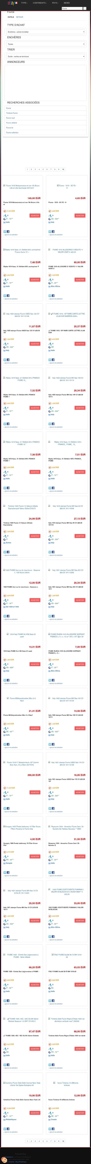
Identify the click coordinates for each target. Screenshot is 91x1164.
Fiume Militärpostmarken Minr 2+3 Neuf (17, 715)
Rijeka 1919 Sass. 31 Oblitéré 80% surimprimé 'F (21, 266)
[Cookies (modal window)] (4, 1160)
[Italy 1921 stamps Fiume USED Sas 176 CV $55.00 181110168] (66, 763)
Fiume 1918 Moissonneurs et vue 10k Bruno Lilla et (21, 203)
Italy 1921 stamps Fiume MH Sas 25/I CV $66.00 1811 (65, 588)
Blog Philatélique (21, 1162)
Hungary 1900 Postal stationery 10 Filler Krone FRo (20, 844)
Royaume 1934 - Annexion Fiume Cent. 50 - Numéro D (64, 844)
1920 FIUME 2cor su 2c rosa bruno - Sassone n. (20, 587)
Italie (8, 222)
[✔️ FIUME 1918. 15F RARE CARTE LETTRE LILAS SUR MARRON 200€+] (66, 315)
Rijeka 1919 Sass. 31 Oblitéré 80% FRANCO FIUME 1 (19, 460)
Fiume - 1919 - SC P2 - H (57, 202)
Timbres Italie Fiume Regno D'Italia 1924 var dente (66, 1035)
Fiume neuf (10, 118)
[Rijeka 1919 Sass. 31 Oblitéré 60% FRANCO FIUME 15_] (21, 379)
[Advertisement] (45, 82)
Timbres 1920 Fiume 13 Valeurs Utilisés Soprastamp (17, 524)
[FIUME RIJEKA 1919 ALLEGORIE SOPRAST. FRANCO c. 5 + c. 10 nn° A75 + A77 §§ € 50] (66, 635)
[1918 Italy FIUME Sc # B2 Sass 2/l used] (22, 635)
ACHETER (35, 215)
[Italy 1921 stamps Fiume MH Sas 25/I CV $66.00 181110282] (66, 571)
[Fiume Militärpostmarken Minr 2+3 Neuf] (22, 699)
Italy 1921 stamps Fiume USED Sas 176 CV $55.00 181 (66, 780)
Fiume (8, 108)
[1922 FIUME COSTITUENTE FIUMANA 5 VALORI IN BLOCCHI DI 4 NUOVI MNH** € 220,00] (66, 891)
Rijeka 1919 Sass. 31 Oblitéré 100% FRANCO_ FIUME (65, 460)
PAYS (54, 3)
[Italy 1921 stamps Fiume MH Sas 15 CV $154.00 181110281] (21, 891)
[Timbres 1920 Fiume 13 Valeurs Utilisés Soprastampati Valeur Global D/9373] (21, 507)
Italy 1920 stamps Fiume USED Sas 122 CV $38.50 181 (21, 331)
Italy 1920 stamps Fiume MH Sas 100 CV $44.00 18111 (65, 716)
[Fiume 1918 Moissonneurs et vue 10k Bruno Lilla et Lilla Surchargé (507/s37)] (21, 186)
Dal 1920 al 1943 (12, 606)
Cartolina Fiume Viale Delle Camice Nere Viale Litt (21, 1099)
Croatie (54, 1119)
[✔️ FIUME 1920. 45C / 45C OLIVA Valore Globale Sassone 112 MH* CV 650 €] (21, 1020)
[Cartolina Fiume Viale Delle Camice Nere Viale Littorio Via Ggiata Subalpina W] (21, 1084)
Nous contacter (9, 1162)
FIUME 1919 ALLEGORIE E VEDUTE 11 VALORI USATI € (65, 267)
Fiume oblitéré (11, 123)
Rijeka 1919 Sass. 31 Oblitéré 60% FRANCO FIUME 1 (19, 395)
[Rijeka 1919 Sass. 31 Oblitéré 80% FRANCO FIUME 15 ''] (21, 443)
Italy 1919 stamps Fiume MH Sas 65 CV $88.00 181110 (65, 524)
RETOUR (19, 17)
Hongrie (9, 863)
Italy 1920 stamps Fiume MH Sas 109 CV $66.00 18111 (65, 395)
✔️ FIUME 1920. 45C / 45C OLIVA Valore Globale (21, 1035)
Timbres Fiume (12, 113)
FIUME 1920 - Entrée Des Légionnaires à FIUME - (21, 971)
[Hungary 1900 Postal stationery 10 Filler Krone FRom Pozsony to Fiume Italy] (21, 827)
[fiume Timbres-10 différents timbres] (67, 1084)
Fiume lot (9, 127)
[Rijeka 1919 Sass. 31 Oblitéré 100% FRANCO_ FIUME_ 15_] (66, 443)
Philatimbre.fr (9, 1157)
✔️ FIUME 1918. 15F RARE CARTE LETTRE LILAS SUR (66, 331)
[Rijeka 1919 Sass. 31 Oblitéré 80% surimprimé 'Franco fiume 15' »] (21, 250)
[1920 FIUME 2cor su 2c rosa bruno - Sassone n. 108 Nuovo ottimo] (21, 571)
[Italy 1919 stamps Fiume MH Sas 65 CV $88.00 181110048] (66, 507)
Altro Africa (55, 286)
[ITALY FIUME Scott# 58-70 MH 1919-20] (67, 955)
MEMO (66, 3)
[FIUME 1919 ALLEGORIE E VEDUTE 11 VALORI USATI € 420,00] (66, 250)
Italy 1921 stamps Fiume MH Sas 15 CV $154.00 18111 (20, 908)
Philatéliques (11, 1119)
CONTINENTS (39, 3)
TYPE (23, 3)
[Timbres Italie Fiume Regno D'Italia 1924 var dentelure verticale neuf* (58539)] (66, 1020)
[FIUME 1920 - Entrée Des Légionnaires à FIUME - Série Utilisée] (21, 955)
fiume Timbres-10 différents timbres (61, 1099)
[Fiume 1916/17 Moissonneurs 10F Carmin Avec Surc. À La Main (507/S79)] (21, 763)
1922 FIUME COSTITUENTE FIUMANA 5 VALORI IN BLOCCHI (65, 908)
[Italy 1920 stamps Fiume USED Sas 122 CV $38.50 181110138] (21, 315)
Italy (52, 222)
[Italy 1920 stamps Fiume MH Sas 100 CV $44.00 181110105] (66, 699)
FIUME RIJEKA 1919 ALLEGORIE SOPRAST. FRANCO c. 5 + (64, 652)
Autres (8, 542)
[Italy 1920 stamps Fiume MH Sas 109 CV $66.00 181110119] (66, 379)
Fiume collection (12, 132)
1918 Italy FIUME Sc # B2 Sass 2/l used (17, 651)
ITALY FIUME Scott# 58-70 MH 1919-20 (62, 971)
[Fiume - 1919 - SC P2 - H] (66, 186)
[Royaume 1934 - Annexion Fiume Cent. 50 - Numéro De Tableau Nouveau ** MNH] (66, 827)
